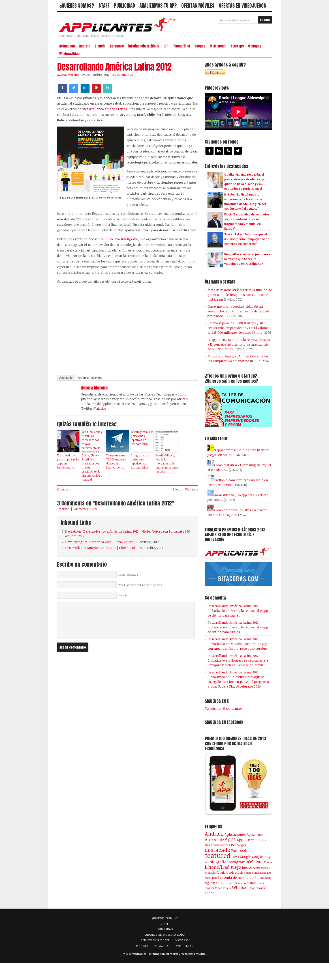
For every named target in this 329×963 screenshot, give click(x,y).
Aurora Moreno (68, 75)
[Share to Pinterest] (96, 92)
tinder (260, 883)
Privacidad (260, 872)
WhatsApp (241, 887)
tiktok (252, 883)
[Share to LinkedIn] (85, 92)
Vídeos (227, 888)
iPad (258, 862)
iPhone (268, 862)
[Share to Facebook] (62, 92)
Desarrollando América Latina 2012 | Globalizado (101, 548)
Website (122, 595)
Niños (249, 872)
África (181, 399)
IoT (166, 46)
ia (206, 862)
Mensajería (212, 873)
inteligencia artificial (143, 46)
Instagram (236, 861)
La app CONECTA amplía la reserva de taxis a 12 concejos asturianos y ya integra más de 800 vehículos (238, 344)
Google (245, 856)
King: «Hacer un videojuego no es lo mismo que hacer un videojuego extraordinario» (248, 259)
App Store (245, 839)
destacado (217, 849)
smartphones (226, 883)
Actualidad (67, 46)
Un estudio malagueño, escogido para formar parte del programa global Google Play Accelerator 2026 (238, 681)
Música (240, 873)
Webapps (254, 46)
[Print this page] (107, 92)
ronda (216, 877)
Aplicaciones (235, 834)
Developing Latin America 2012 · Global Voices (99, 542)
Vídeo (218, 888)
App (209, 839)
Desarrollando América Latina (105, 109)
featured (218, 855)
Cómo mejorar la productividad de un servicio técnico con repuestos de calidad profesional (238, 311)
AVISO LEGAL (184, 946)
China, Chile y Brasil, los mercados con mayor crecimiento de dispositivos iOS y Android (92, 467)
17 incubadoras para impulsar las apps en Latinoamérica (68, 461)
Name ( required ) (128, 574)
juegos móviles (261, 867)
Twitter (209, 888)
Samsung (265, 878)
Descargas (238, 845)
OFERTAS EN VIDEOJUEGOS (242, 5)
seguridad (211, 883)
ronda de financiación (240, 877)
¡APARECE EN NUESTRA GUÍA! (165, 935)
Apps (230, 839)
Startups (237, 46)
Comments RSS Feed (85, 509)
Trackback (63, 509)
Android (84, 46)
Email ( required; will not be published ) (140, 585)
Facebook (239, 850)
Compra (260, 840)
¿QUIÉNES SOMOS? (76, 5)
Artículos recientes (90, 377)
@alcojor (99, 408)
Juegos (199, 46)
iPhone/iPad (181, 46)
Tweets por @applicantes (223, 708)
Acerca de (66, 377)
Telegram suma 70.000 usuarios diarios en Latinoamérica (116, 461)
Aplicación (255, 834)
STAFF (103, 5)
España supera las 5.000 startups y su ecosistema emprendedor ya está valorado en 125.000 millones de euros (238, 328)
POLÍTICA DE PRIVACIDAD (153, 946)
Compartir (64, 489)
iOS (250, 861)
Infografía (217, 861)
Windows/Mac (69, 53)
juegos (247, 867)
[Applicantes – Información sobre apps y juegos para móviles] (118, 31)
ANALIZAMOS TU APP (158, 5)
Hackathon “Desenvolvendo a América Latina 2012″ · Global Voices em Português (124, 531)
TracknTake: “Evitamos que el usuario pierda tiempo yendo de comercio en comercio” (246, 239)
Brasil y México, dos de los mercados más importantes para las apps (167, 463)
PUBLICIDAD (124, 5)
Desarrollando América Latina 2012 (114, 66)
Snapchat (241, 883)
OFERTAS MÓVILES (197, 5)
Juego (236, 867)
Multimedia (218, 46)
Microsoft (227, 873)
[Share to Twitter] (73, 92)
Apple (219, 839)
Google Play (261, 856)
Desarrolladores (217, 845)
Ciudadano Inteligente (121, 239)
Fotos (235, 857)
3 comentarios (122, 75)
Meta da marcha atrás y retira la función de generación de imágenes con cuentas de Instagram (239, 294)
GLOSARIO (181, 940)
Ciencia (100, 46)
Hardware (117, 46)
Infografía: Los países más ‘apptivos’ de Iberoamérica (140, 461)
